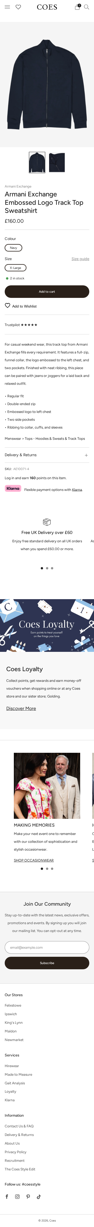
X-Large (15, 268)
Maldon (11, 1031)
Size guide (80, 258)
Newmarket (14, 1040)
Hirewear (12, 1066)
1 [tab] (42, 568)
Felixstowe (13, 1005)
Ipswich (11, 1014)
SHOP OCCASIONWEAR (34, 860)
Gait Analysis (15, 1083)
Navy (13, 248)
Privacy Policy (15, 1152)
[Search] (86, 6)
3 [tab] (52, 568)
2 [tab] (47, 568)
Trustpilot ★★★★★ (21, 325)
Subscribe (47, 963)
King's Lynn (14, 1022)
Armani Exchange (18, 186)
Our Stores (14, 995)
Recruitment (15, 1160)
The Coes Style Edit (20, 1169)
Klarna (77, 489)
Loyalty (10, 1091)
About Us (12, 1143)
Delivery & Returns (19, 1135)
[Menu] (7, 7)
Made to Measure (18, 1074)
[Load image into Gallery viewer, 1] (37, 162)
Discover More (21, 708)
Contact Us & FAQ (19, 1126)
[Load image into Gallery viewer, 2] (57, 162)
